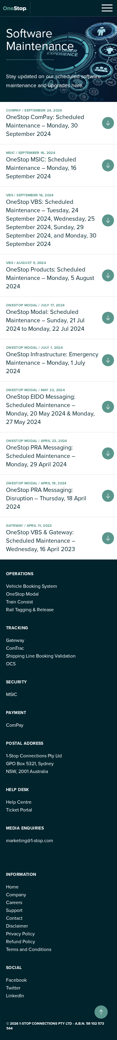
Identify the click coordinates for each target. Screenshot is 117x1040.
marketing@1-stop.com (29, 840)
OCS (11, 663)
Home (12, 886)
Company (16, 894)
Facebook (16, 980)
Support (14, 910)
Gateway (15, 640)
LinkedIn (15, 995)
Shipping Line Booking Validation (41, 655)
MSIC (11, 694)
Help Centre (19, 802)
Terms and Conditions (28, 949)
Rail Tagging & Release (30, 609)
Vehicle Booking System (31, 586)
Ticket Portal (19, 809)
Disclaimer (17, 925)
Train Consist (19, 601)
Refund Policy (20, 941)
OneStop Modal (22, 594)
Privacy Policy (20, 933)
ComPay (14, 725)
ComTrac (15, 648)
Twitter (13, 987)
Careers (14, 902)
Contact (14, 918)
